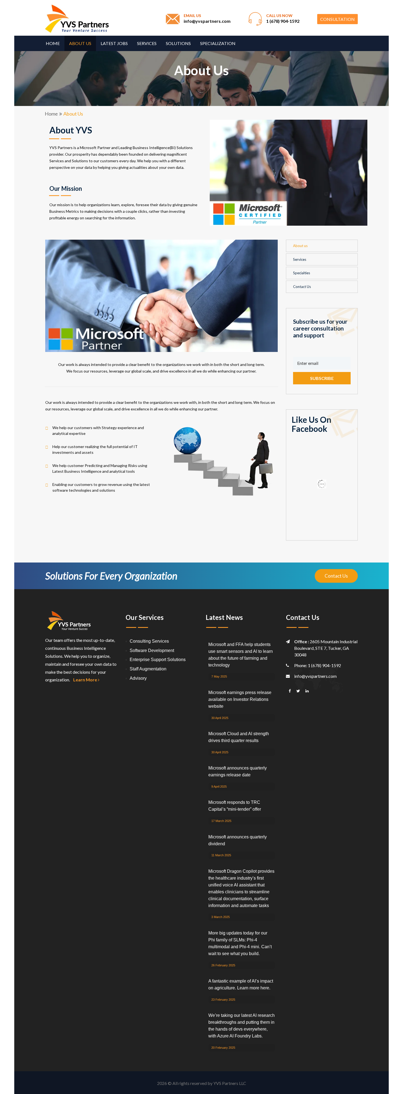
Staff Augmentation (148, 669)
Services (147, 43)
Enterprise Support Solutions (158, 659)
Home (53, 43)
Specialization (217, 43)
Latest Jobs (114, 43)
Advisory (138, 678)
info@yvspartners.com (207, 21)
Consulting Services (149, 641)
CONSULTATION (337, 19)
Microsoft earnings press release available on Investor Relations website (239, 699)
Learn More (85, 679)
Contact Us (302, 286)
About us (80, 43)
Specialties (301, 273)
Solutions (178, 43)
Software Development (152, 650)
